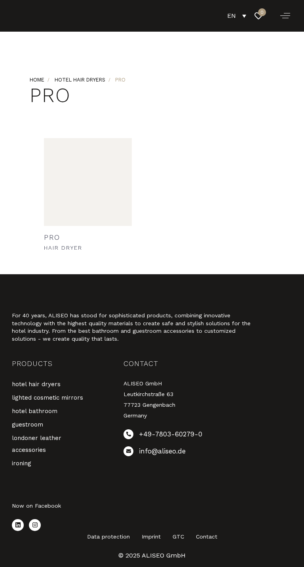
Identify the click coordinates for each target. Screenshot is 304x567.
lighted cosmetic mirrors (47, 397)
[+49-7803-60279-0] (171, 435)
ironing (21, 463)
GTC (178, 536)
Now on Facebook (36, 506)
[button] (285, 16)
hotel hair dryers (80, 80)
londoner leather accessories (36, 443)
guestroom (27, 424)
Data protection (108, 536)
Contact (206, 536)
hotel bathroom (34, 411)
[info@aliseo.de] (171, 452)
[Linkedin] (18, 525)
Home (37, 80)
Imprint (151, 536)
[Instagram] (35, 525)
